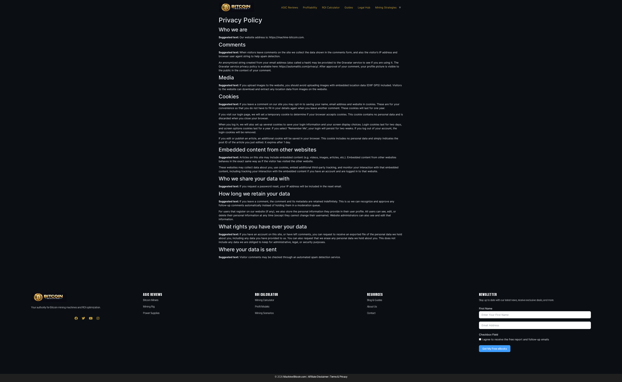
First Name (485, 308)
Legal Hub (364, 7)
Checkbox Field (488, 334)
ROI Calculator (331, 7)
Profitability (310, 7)
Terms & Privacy (338, 376)
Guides (349, 7)
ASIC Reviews (289, 7)
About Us (372, 306)
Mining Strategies (386, 7)
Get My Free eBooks (494, 348)
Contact (371, 313)
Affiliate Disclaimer (318, 376)
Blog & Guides (374, 300)
